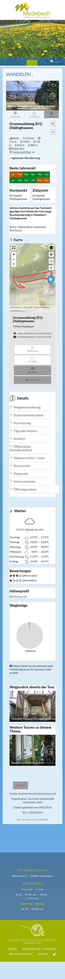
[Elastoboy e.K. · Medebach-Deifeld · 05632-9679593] (32, 930)
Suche (43, 954)
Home (12, 949)
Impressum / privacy (39, 949)
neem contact (20, 954)
